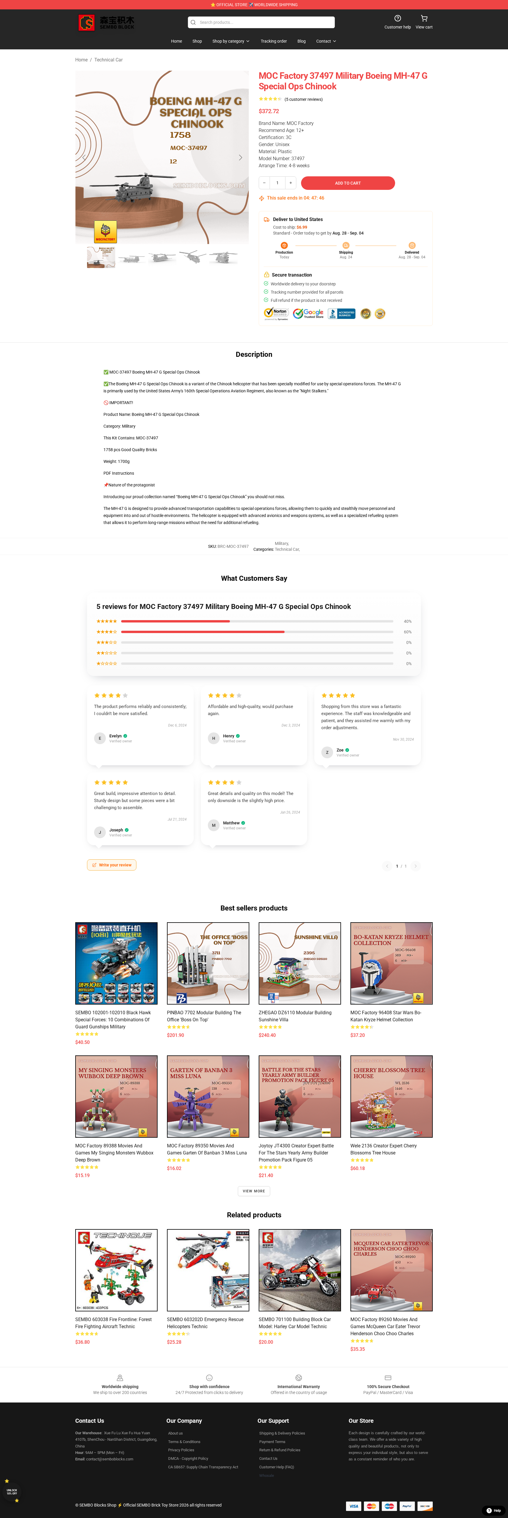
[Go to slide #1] (101, 257)
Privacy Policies (181, 1450)
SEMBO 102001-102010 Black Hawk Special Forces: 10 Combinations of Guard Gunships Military (113, 1020)
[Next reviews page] (415, 866)
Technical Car (108, 60)
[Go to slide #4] (193, 257)
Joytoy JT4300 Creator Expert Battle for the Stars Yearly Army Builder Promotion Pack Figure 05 (296, 1153)
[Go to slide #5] (223, 257)
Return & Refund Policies (279, 1450)
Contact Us (268, 1458)
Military (281, 543)
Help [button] (497, 1511)
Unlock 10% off (12, 1492)
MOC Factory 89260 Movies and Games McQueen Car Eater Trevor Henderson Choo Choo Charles (385, 1326)
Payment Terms (272, 1442)
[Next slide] (240, 157)
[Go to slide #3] (162, 257)
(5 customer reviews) (304, 99)
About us (175, 1433)
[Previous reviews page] (387, 866)
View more (254, 1191)
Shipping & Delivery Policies (282, 1433)
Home (81, 60)
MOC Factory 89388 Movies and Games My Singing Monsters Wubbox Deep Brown (114, 1153)
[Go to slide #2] (132, 257)
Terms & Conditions (184, 1442)
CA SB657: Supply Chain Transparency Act (203, 1467)
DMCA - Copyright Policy (188, 1458)
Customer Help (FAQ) (276, 1467)
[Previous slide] (84, 157)
